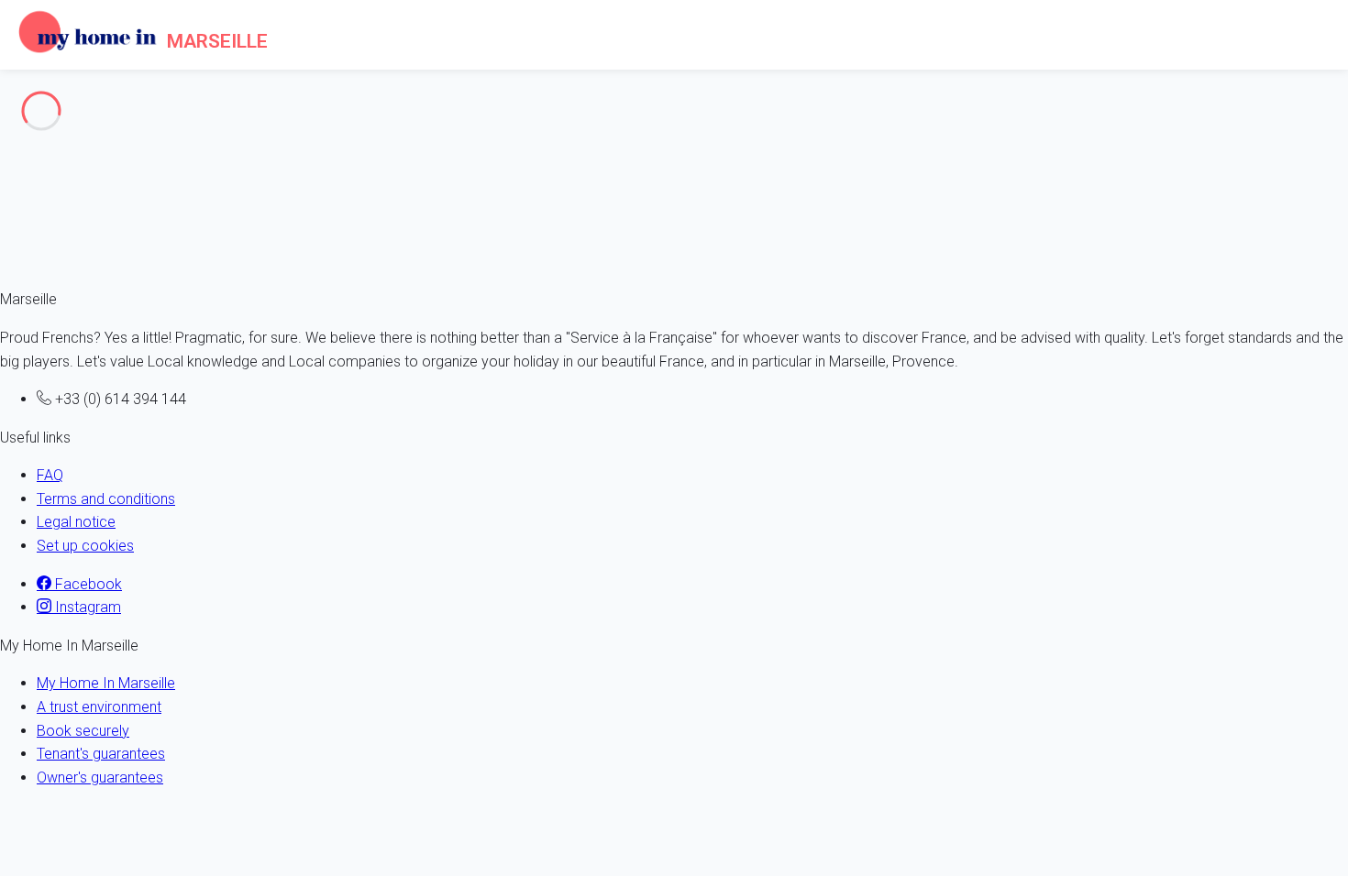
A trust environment (99, 707)
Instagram (86, 607)
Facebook (86, 584)
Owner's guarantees (100, 777)
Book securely (83, 730)
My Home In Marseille (106, 683)
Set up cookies (85, 545)
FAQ (50, 475)
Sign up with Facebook (88, 276)
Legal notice (76, 522)
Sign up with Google (243, 276)
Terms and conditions (106, 499)
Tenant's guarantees (101, 753)
